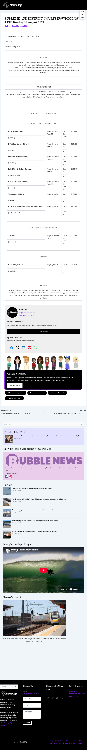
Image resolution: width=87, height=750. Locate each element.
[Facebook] (48, 698)
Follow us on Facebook (57, 393)
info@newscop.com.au (27, 313)
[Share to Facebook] (10, 348)
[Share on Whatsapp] (34, 348)
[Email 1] (61, 698)
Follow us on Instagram (37, 393)
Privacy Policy (74, 696)
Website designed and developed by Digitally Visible (66, 743)
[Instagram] (57, 698)
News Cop (23, 309)
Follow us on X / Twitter (14, 398)
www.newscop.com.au (26, 315)
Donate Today (43, 331)
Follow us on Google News (15, 393)
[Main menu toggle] (82, 5)
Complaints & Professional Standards (61, 741)
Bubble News (10, 468)
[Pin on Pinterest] (28, 348)
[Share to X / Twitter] (16, 348)
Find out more (15, 385)
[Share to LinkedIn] (22, 348)
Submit (27, 723)
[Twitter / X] (52, 698)
